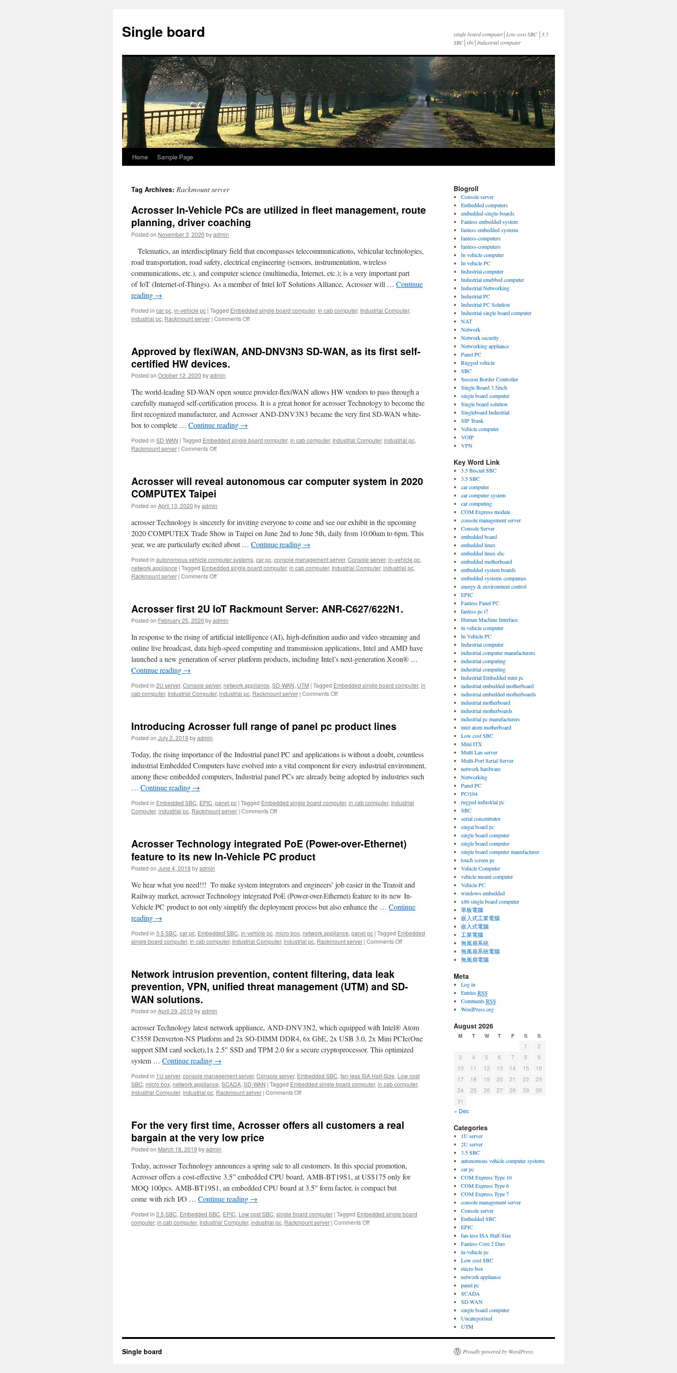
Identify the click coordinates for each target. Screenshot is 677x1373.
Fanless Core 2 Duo (483, 1243)
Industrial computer (482, 271)
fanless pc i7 (474, 611)
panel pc (226, 802)
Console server (366, 559)
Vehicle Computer (480, 868)
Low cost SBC (256, 1214)
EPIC (205, 802)
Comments (478, 1001)
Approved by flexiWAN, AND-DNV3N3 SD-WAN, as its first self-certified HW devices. (275, 357)
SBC (466, 370)
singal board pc (477, 826)
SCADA (231, 1084)
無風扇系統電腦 (480, 951)
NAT (466, 321)
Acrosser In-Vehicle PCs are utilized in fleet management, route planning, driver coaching (278, 216)
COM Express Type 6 (485, 1185)
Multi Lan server (479, 752)
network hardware (481, 768)
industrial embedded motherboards (498, 694)
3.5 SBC (166, 933)
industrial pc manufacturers (490, 719)
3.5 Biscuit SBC (478, 470)
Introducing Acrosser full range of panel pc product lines (264, 726)
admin (221, 234)
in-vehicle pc (190, 310)
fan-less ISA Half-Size (367, 1076)
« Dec (461, 1111)
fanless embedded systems (490, 230)
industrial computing (483, 661)
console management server (309, 559)
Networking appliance (485, 346)
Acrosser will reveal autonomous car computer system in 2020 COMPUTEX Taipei (277, 487)
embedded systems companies (493, 578)
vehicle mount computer (487, 876)
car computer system (483, 495)
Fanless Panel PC (480, 603)
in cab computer (337, 310)
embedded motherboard (486, 561)
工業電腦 (472, 934)
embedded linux (478, 545)
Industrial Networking (485, 288)
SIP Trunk (472, 420)
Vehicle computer (480, 428)
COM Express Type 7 (485, 1194)
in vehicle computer (482, 627)
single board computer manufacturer (500, 851)
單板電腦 (472, 909)
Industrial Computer (384, 310)
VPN (467, 445)
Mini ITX (471, 744)
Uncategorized (476, 1318)
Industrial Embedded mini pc (492, 677)
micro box (287, 933)
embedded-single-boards (487, 213)
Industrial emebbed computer (492, 279)
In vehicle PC (475, 263)
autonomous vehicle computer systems (204, 559)
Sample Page (175, 156)
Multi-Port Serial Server (487, 760)
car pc (163, 310)
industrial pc (146, 318)
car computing (476, 503)
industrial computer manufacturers (498, 652)
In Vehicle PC (476, 636)
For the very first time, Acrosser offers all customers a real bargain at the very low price (267, 1131)
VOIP (467, 437)
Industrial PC (475, 296)
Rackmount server (187, 318)
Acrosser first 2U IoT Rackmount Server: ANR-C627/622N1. (267, 608)
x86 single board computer (490, 901)
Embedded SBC (176, 802)
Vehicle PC (473, 884)
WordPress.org (477, 1009)
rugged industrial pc (482, 802)
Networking (474, 777)
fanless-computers (481, 238)
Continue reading (218, 425)
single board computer (304, 1214)
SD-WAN (167, 440)
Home (140, 156)
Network (470, 329)
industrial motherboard (485, 702)
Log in (468, 984)
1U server (168, 1076)
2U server (168, 685)
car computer (475, 487)
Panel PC (471, 354)
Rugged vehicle (478, 362)
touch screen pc (478, 860)
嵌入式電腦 (475, 926)
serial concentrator (481, 818)
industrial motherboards (487, 710)
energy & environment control (493, 586)
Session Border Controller (489, 379)
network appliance (154, 568)
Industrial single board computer (496, 312)
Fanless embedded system (489, 221)
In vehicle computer (482, 254)
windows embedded (483, 893)
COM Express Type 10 (486, 1177)
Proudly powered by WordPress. (498, 1351)
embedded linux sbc (482, 553)
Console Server (478, 528)
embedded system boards (488, 569)
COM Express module (485, 511)
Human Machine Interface (489, 619)
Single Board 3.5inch (484, 387)
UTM (303, 685)
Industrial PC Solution (485, 304)
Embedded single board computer (272, 310)
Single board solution (485, 404)
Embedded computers (484, 205)
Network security (480, 337)
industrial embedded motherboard (497, 685)
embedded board (479, 536)
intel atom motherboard (486, 727)
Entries (474, 992)
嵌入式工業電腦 (480, 918)
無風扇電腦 (475, 959)
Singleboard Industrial (485, 412)
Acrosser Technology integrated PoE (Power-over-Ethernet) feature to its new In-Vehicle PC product (269, 849)
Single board (163, 31)
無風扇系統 (475, 942)
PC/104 (469, 793)
